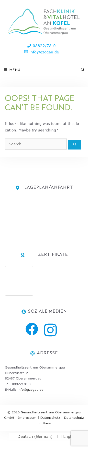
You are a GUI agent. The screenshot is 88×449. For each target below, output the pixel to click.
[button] (82, 70)
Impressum (27, 417)
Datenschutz (50, 417)
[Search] (74, 145)
